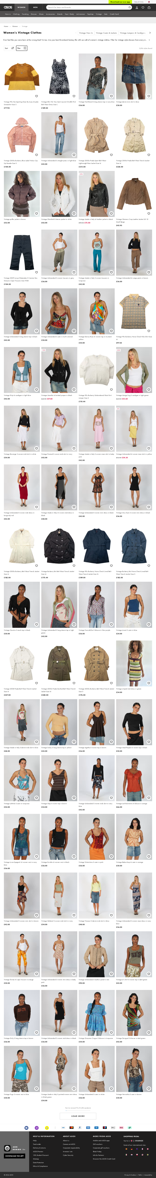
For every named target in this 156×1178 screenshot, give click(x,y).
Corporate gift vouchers (101, 1148)
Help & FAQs (139, 2)
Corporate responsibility (71, 1148)
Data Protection (38, 1162)
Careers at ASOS (69, 1144)
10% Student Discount (41, 1155)
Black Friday (97, 1151)
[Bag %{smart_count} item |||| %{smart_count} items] (149, 7)
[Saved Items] (143, 7)
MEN (35, 7)
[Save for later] (36, 96)
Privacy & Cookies (130, 1175)
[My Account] (137, 7)
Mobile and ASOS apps (101, 1140)
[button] (126, 1149)
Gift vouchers (97, 1144)
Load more (78, 1116)
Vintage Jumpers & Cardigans (133, 33)
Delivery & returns (39, 1148)
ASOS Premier (38, 1151)
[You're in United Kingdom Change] (149, 2)
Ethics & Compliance (40, 1166)
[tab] (8, 14)
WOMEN (21, 7)
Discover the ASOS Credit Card (104, 1159)
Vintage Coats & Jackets (106, 33)
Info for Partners (98, 1155)
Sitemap (36, 1159)
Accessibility (148, 1175)
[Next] (150, 33)
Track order (37, 1144)
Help (34, 1140)
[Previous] (76, 33)
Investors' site (67, 1151)
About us (66, 1140)
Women (15, 26)
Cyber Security (68, 1155)
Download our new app (120, 2)
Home (6, 26)
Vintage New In (86, 33)
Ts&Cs (140, 1175)
